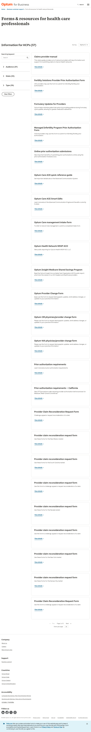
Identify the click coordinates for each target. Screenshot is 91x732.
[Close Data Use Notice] (87, 724)
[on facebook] (7, 712)
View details (38, 67)
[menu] (88, 5)
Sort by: (74, 45)
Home (3, 9)
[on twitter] (11, 712)
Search (82, 4)
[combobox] (84, 44)
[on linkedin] (3, 712)
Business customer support (15, 9)
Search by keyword (7, 54)
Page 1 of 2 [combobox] (60, 623)
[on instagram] (15, 712)
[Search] (27, 57)
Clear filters (8, 94)
